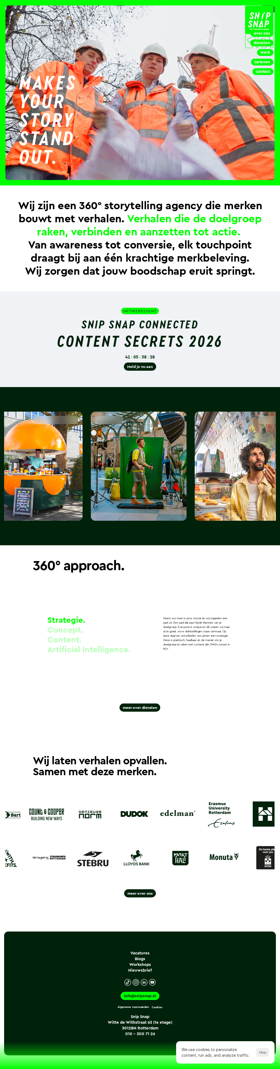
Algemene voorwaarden (133, 1007)
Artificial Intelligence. (88, 650)
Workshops (140, 965)
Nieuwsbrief (140, 970)
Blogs (140, 959)
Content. (64, 640)
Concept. (65, 630)
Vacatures (140, 953)
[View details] (180, 513)
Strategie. (66, 620)
